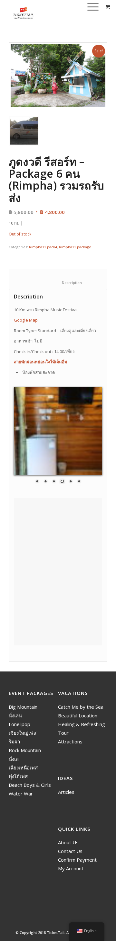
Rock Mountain (25, 750)
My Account (70, 868)
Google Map (26, 320)
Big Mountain (23, 707)
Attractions (70, 741)
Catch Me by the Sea (80, 707)
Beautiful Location (77, 715)
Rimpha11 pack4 (43, 246)
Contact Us (70, 851)
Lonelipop (19, 724)
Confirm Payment (77, 860)
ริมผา (14, 741)
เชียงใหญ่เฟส (22, 733)
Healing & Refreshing (81, 724)
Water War (21, 793)
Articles (66, 792)
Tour (63, 733)
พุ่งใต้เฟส (18, 776)
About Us (68, 842)
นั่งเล (14, 759)
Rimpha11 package (75, 246)
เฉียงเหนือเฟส (23, 767)
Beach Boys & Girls (30, 785)
